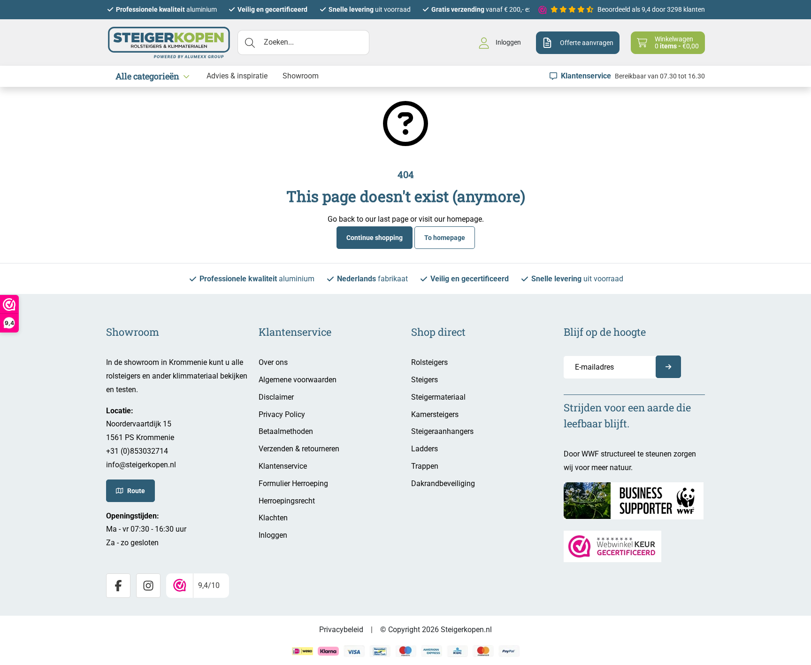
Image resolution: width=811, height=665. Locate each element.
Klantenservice (283, 466)
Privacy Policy (282, 414)
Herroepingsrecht (287, 500)
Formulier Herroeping (293, 483)
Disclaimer (276, 397)
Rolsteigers (429, 362)
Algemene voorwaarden (298, 379)
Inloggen (273, 535)
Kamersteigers (435, 414)
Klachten (273, 517)
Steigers (424, 379)
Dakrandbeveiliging (443, 483)
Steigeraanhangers (442, 431)
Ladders (424, 448)
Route (136, 491)
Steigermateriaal (438, 397)
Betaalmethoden (286, 431)
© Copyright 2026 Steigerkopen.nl (436, 629)
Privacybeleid (341, 629)
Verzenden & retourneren (299, 448)
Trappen (424, 466)
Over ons (273, 362)
